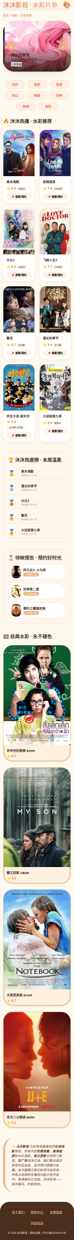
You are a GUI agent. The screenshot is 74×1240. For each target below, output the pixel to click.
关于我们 (18, 1212)
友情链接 (56, 1212)
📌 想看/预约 (18, 196)
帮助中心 (37, 1212)
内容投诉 (37, 1223)
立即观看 (16, 64)
